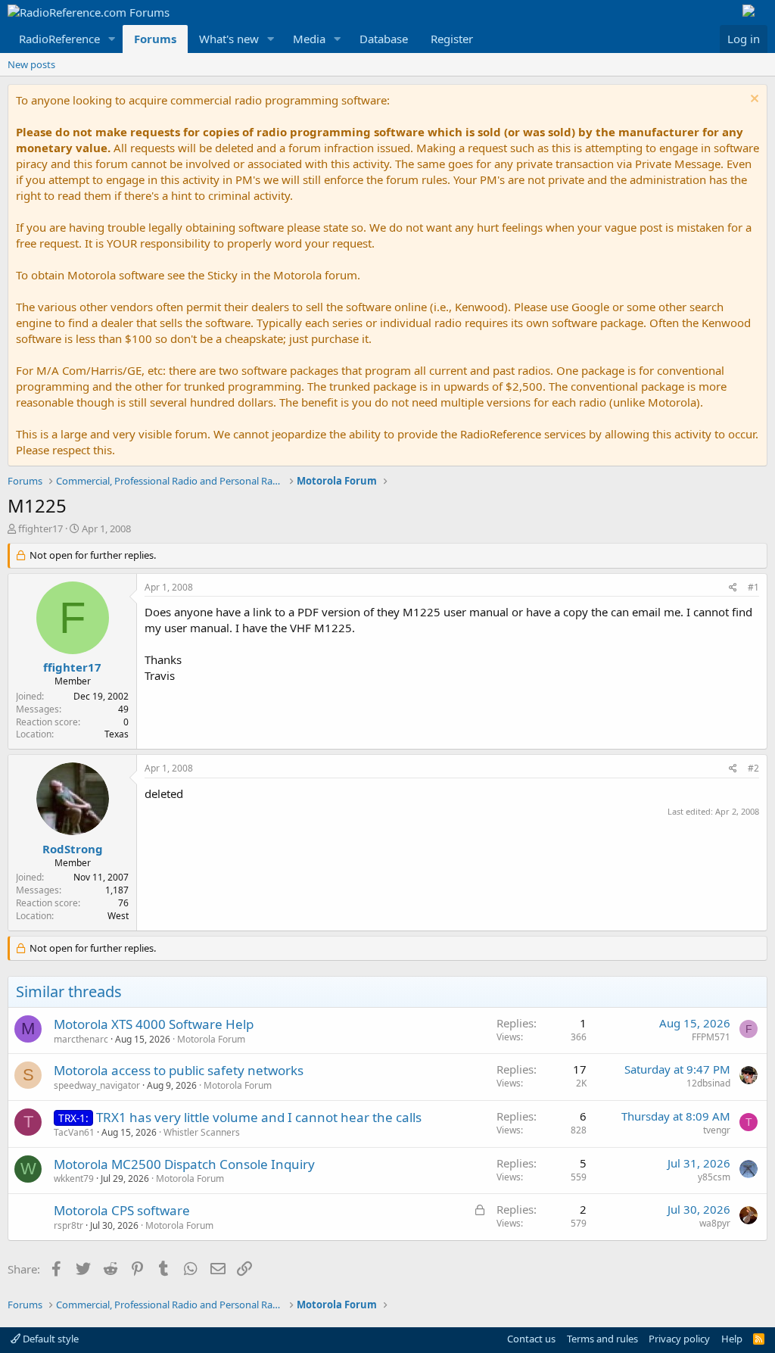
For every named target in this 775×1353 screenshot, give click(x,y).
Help (731, 1338)
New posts (31, 64)
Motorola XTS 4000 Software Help (154, 1024)
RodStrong (72, 848)
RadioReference (59, 38)
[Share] (733, 588)
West (118, 915)
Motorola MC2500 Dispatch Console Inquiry (184, 1164)
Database (383, 38)
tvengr (716, 1130)
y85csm (714, 1177)
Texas (116, 734)
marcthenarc (81, 1039)
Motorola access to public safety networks (178, 1070)
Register (452, 38)
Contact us (531, 1338)
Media (309, 38)
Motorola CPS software (122, 1210)
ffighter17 (40, 528)
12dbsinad (708, 1083)
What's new (229, 38)
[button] (112, 39)
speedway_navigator (97, 1085)
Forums (155, 38)
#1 (753, 587)
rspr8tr (68, 1225)
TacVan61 (74, 1132)
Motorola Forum (211, 1039)
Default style (49, 1338)
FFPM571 (711, 1036)
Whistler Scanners (201, 1132)
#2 (753, 768)
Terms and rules (602, 1338)
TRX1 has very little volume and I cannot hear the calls (259, 1117)
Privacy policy (679, 1338)
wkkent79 (74, 1178)
